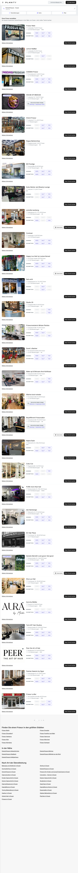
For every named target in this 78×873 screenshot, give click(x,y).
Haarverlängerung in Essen (10, 784)
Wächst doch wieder (33, 394)
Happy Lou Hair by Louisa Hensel (38, 256)
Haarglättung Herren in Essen (48, 787)
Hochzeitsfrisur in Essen (9, 769)
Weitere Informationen (7, 43)
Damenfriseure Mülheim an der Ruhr (50, 754)
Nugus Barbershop (33, 141)
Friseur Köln (5, 739)
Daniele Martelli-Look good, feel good (39, 556)
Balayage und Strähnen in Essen (11, 765)
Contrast (29, 233)
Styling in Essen (44, 765)
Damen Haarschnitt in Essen (48, 778)
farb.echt (29, 279)
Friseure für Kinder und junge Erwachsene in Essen (55, 772)
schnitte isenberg (32, 210)
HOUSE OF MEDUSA (33, 95)
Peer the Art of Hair (33, 648)
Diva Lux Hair (31, 579)
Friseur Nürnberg (7, 742)
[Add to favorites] (23, 26)
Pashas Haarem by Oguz (35, 671)
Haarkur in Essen (7, 793)
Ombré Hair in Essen (8, 796)
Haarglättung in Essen (8, 787)
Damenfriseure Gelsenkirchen (10, 751)
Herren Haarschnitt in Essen (10, 781)
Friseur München (45, 739)
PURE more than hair (33, 487)
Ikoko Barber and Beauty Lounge (38, 187)
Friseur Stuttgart (45, 742)
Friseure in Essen (7, 799)
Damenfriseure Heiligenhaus (10, 757)
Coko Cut (29, 464)
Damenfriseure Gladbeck (9, 754)
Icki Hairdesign (31, 510)
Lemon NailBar (31, 49)
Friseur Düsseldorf (7, 733)
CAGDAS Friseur (32, 72)
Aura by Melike (31, 602)
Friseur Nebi (30, 26)
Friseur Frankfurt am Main (47, 733)
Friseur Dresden (44, 730)
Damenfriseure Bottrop (46, 751)
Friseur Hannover (45, 736)
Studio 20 (29, 302)
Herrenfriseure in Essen (9, 772)
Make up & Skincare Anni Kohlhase (38, 371)
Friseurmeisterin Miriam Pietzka (37, 325)
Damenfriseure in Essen (47, 769)
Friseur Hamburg (7, 736)
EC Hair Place (31, 533)
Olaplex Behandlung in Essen (48, 793)
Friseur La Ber (31, 694)
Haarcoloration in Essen (9, 775)
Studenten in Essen (45, 781)
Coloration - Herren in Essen (48, 775)
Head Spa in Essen (45, 784)
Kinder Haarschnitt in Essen (10, 778)
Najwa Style (30, 441)
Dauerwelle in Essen (46, 790)
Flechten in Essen (45, 796)
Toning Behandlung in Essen (10, 790)
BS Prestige (30, 164)
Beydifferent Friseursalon (35, 418)
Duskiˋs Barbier (31, 348)
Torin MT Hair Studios (34, 625)
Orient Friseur (31, 118)
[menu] (3, 2)
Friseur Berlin (5, 730)
